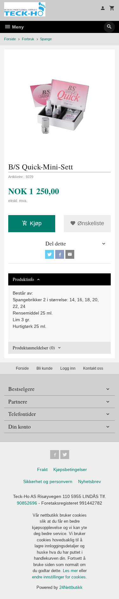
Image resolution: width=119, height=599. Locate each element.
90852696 (27, 503)
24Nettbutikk (71, 587)
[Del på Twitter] (49, 254)
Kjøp (36, 223)
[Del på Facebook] (59, 254)
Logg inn (68, 368)
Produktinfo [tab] (23, 279)
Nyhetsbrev (89, 481)
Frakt (42, 469)
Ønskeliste (90, 223)
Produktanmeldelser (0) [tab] (34, 348)
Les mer (71, 570)
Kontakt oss (93, 368)
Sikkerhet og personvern (47, 481)
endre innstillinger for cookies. (59, 577)
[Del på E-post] (69, 254)
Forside (10, 39)
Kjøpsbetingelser (70, 469)
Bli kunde (44, 368)
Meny (17, 26)
